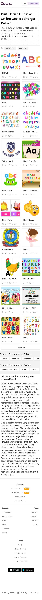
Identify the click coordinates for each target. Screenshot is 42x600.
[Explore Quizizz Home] (6, 3)
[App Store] (14, 570)
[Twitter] (18, 593)
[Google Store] (28, 570)
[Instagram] (26, 593)
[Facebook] (22, 593)
